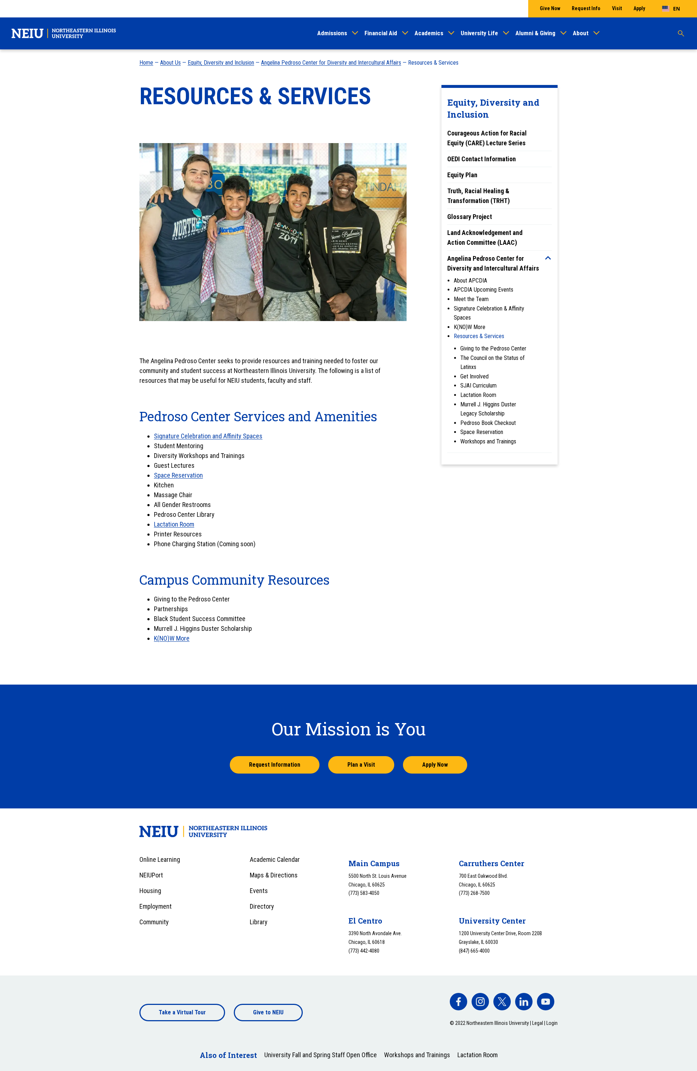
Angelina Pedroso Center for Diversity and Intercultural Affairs (331, 62)
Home (146, 62)
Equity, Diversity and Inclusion (221, 62)
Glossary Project (469, 216)
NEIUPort (151, 875)
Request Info (586, 8)
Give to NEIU (268, 1012)
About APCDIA (470, 280)
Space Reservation (481, 432)
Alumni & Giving (535, 33)
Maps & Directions (274, 875)
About (580, 33)
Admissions (332, 33)
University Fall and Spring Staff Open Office (320, 1055)
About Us (170, 62)
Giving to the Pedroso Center (493, 348)
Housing (150, 890)
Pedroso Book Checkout (488, 422)
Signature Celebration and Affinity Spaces (208, 436)
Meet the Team (471, 299)
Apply (639, 8)
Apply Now (435, 764)
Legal (537, 1023)
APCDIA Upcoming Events (483, 289)
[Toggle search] (681, 33)
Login (552, 1023)
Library (259, 922)
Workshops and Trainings (488, 441)
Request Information (274, 764)
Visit (617, 8)
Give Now (550, 8)
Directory (262, 906)
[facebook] (458, 1001)
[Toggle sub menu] (548, 258)
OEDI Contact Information (481, 159)
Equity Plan (462, 175)
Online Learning (159, 859)
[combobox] (671, 8)
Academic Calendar (275, 859)
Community (154, 922)
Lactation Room (478, 395)
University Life (479, 33)
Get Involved (474, 376)
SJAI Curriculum (478, 385)
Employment (155, 906)
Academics (429, 33)
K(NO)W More (469, 327)
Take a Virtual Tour (182, 1012)
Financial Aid (380, 33)
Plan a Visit (361, 764)
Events (259, 890)
